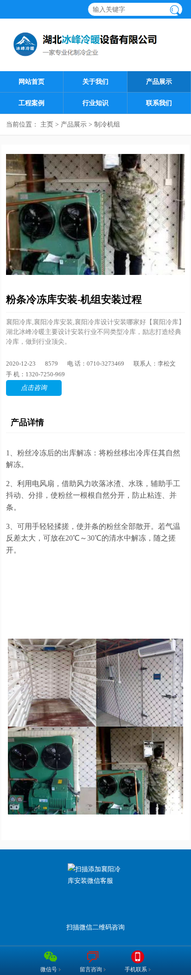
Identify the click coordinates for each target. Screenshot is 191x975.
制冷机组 (107, 124)
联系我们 (159, 103)
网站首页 (32, 81)
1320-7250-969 (45, 374)
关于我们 (95, 81)
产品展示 (159, 81)
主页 (46, 124)
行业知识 (95, 103)
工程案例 (32, 103)
